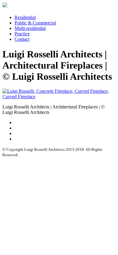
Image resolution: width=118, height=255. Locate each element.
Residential (25, 17)
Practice (22, 33)
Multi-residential (30, 28)
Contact (22, 39)
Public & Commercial (35, 22)
